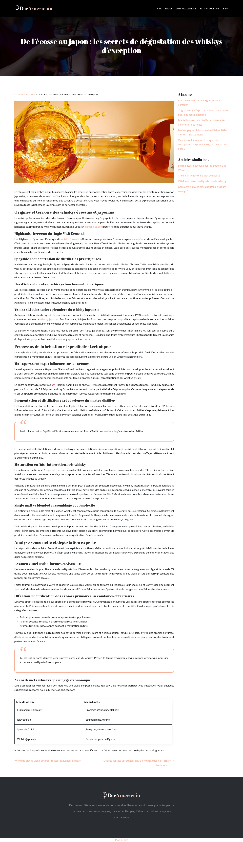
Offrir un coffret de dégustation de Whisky (202, 181)
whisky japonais (49, 319)
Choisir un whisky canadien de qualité (199, 175)
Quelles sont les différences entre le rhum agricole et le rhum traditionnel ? (137, 762)
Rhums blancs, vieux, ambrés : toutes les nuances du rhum (49, 760)
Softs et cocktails (209, 8)
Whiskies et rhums (186, 8)
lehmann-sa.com (93, 226)
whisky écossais (70, 239)
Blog (225, 8)
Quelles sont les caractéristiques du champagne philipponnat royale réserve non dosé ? (202, 144)
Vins (159, 8)
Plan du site (121, 839)
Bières (168, 8)
